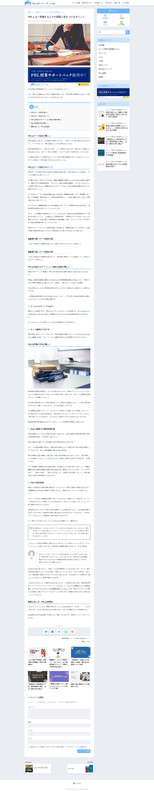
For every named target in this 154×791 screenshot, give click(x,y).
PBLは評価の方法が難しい (39, 123)
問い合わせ (109, 2)
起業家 (100, 77)
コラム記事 (125, 2)
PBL (89, 641)
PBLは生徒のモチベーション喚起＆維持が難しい (46, 119)
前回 (29, 89)
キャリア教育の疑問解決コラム (80, 638)
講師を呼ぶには (87, 2)
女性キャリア (103, 65)
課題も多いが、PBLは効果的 (40, 126)
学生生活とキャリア (105, 69)
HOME (78, 783)
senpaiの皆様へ (121, 24)
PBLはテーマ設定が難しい (39, 112)
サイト (30, 739)
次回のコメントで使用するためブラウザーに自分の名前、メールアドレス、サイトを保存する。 (59, 747)
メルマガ (105, 24)
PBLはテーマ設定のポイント (40, 116)
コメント (31, 707)
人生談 (100, 61)
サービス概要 (76, 2)
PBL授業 (101, 45)
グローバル (102, 53)
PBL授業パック (98, 2)
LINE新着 (121, 18)
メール (31, 730)
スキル (100, 57)
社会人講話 (102, 73)
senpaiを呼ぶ (105, 18)
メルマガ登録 (46, 458)
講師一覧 (117, 2)
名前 (30, 722)
